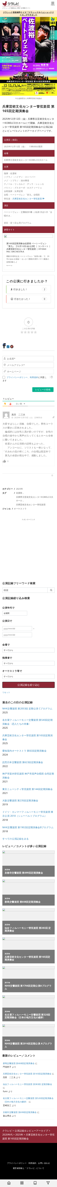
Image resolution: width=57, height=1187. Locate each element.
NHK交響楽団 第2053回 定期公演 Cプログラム (27, 708)
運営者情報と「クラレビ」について (28, 1168)
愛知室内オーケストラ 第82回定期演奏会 (24, 750)
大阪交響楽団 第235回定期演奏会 (20, 800)
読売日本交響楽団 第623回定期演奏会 (22, 762)
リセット (6, 692)
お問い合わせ (44, 1163)
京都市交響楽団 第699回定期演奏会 (20, 1112)
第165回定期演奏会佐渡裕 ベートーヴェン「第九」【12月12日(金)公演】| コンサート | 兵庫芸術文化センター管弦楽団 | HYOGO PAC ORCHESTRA (28, 247)
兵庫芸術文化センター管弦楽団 (27, 198)
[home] (9, 1183)
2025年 (19, 488)
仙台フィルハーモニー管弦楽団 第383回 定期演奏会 (27, 1084)
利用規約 (34, 377)
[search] (51, 590)
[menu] (53, 3)
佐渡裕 (19, 492)
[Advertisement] (28, 549)
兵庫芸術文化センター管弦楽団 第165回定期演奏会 (27, 1073)
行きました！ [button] (29, 289)
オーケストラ (20, 508)
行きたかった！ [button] (29, 299)
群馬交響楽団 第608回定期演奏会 (19, 1063)
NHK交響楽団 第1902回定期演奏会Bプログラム (27, 827)
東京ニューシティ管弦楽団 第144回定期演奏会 (27, 789)
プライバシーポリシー (17, 377)
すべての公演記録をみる (15, 838)
